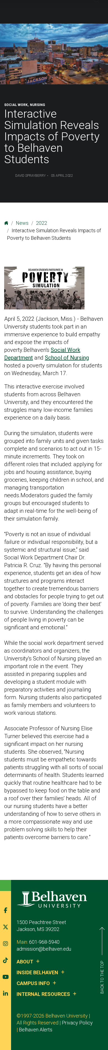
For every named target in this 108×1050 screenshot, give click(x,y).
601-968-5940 (44, 942)
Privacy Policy (77, 1023)
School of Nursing (67, 357)
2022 (41, 223)
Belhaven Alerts (35, 1030)
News (22, 223)
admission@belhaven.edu (44, 949)
